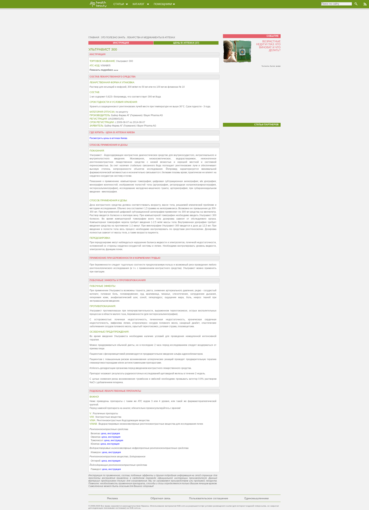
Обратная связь (160, 498)
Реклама (112, 498)
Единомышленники (256, 498)
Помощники (163, 4)
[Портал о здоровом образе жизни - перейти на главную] (97, 7)
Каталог (139, 4)
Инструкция (121, 43)
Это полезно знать (113, 37)
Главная (93, 37)
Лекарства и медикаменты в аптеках (151, 37)
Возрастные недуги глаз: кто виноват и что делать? (268, 46)
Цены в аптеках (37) (186, 43)
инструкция (113, 433)
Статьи (118, 4)
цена (103, 433)
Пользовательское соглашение (208, 498)
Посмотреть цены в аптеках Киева (108, 138)
